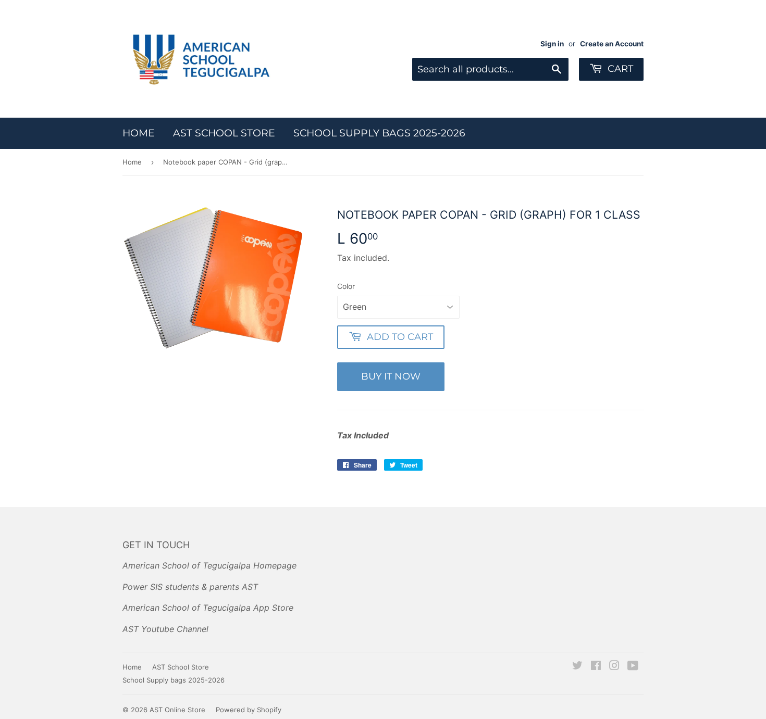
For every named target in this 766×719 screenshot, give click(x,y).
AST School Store (224, 133)
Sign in (552, 44)
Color (346, 286)
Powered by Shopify (248, 709)
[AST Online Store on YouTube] (632, 666)
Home (138, 133)
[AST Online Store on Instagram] (614, 666)
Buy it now (391, 376)
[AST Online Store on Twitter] (577, 666)
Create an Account (612, 44)
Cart (619, 68)
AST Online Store (177, 709)
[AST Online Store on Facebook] (595, 666)
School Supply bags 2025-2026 (379, 133)
